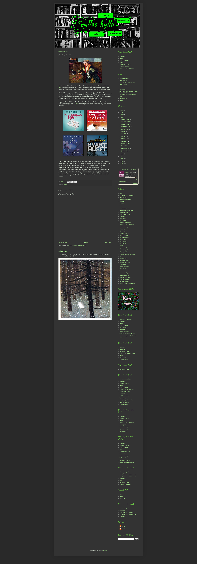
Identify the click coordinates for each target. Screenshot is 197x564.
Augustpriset (123, 80)
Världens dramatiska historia (127, 283)
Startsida (86, 242)
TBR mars (124, 145)
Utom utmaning (124, 273)
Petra (126, 172)
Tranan (122, 62)
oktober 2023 (125, 124)
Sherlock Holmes (124, 252)
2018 (121, 163)
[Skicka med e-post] (68, 182)
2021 (121, 156)
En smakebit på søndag (126, 210)
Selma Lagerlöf (124, 250)
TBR (121, 256)
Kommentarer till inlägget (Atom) (77, 245)
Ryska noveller (124, 248)
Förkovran (122, 56)
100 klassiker (123, 89)
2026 (121, 110)
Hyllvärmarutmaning (125, 222)
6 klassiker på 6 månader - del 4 (128, 476)
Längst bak (123, 231)
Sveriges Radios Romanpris (127, 83)
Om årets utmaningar (125, 379)
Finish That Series (125, 214)
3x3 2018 (122, 510)
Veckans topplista (124, 281)
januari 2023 (125, 151)
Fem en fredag (124, 212)
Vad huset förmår (124, 275)
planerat (76, 104)
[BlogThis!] (70, 182)
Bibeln (121, 100)
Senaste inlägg (63, 242)
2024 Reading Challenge (128, 169)
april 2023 (124, 138)
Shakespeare (123, 98)
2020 (121, 159)
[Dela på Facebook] (74, 182)
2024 (121, 115)
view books (135, 183)
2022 (121, 154)
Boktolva (122, 203)
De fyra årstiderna (124, 208)
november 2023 (125, 122)
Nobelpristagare (124, 78)
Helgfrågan (123, 218)
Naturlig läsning (124, 60)
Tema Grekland (124, 260)
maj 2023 (124, 136)
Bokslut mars (62, 251)
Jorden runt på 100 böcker (127, 69)
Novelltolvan (123, 241)
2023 (121, 117)
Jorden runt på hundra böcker (128, 353)
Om (120, 494)
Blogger (105, 550)
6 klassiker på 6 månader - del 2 (128, 514)
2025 (121, 112)
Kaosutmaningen (124, 66)
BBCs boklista (123, 85)
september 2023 (126, 126)
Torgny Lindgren (124, 266)
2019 (121, 161)
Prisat (121, 58)
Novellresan (123, 239)
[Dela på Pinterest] (76, 182)
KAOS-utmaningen (125, 396)
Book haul (122, 206)
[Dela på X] (72, 182)
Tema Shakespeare (125, 262)
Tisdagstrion (123, 264)
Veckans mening (124, 279)
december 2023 (125, 119)
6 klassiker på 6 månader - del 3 (128, 474)
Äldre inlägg (108, 242)
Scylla (123, 526)
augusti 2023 (125, 129)
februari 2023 (125, 148)
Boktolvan (122, 329)
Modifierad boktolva (125, 64)
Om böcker (123, 243)
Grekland (122, 498)
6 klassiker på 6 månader (127, 195)
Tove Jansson (123, 269)
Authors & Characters (125, 199)
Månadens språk (124, 233)
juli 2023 (123, 131)
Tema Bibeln (123, 258)
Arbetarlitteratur (124, 87)
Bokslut (65, 184)
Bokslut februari (125, 143)
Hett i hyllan (123, 220)
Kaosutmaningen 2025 (126, 319)
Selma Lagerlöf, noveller (126, 400)
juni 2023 (124, 134)
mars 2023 (124, 141)
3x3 (121, 193)
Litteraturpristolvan (125, 229)
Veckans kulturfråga (125, 277)
